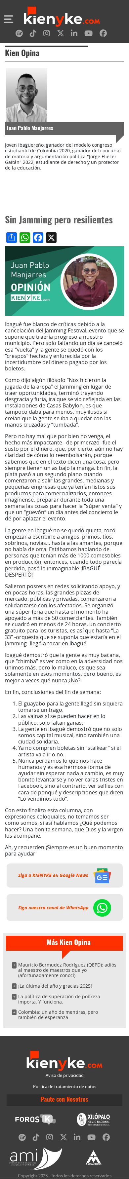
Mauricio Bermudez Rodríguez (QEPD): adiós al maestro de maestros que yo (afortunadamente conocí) (67, 970)
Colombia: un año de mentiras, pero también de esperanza (58, 1014)
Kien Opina (22, 54)
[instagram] (46, 34)
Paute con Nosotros (64, 1100)
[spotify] (19, 34)
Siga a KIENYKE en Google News (54, 875)
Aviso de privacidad (65, 1075)
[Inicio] (61, 17)
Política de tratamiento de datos (64, 1086)
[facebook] (103, 34)
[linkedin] (74, 34)
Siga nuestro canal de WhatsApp (54, 907)
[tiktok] (33, 34)
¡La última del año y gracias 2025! (55, 986)
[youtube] (88, 34)
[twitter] (60, 34)
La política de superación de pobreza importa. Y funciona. (59, 999)
